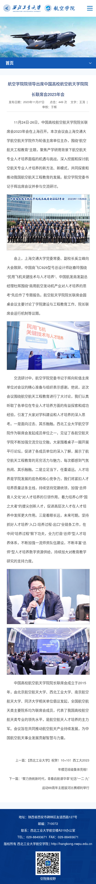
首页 (10, 63)
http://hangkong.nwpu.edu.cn (71, 843)
